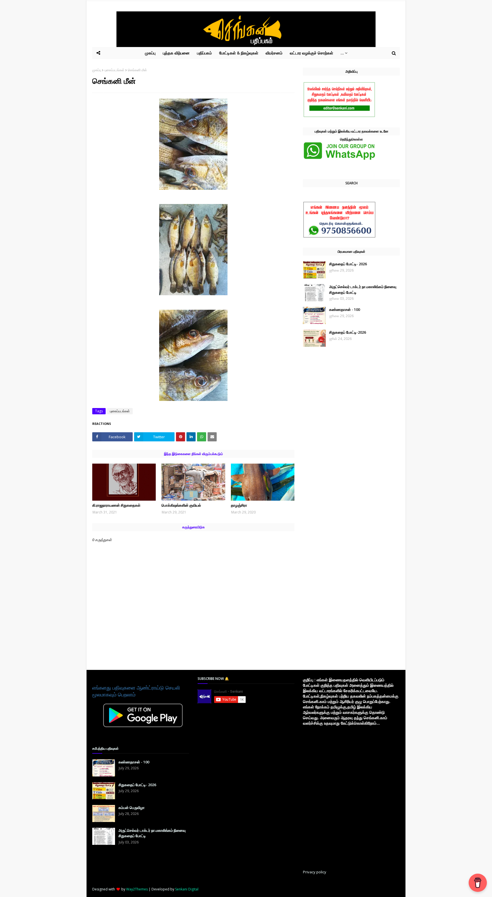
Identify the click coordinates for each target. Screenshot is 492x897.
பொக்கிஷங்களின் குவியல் (181, 505)
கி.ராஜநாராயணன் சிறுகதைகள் (116, 505)
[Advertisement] (240, 783)
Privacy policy (314, 871)
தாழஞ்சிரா (239, 505)
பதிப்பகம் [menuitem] (204, 53)
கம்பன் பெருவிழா (131, 807)
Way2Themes (137, 889)
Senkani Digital (186, 889)
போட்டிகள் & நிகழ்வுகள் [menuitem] (238, 53)
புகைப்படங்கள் (114, 70)
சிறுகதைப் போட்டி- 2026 (348, 263)
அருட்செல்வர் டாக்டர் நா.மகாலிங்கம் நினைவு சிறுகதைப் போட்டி (362, 289)
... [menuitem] (342, 53)
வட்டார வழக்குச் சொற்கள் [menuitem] (311, 53)
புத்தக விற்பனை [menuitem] (176, 53)
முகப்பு (96, 70)
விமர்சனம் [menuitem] (274, 53)
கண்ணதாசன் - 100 (344, 309)
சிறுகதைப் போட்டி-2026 (347, 332)
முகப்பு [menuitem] (150, 53)
